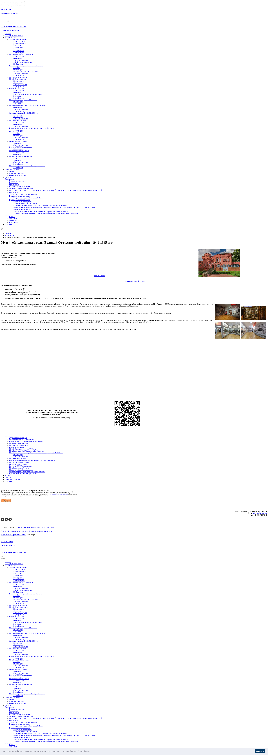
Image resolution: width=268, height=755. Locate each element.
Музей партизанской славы (19, 151)
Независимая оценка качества (19, 186)
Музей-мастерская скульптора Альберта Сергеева (27, 166)
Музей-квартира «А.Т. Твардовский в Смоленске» (27, 451)
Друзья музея (14, 220)
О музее (8, 215)
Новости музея (18, 56)
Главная (8, 34)
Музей (7, 475)
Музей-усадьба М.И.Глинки (19, 132)
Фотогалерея (18, 47)
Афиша (11, 171)
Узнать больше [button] (84, 751)
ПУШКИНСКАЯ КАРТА (14, 36)
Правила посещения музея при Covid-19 (23, 473)
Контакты (8, 224)
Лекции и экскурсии (20, 60)
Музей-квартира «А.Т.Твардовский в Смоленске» (27, 105)
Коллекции (35, 527)
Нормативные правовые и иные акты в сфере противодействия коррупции (40, 205)
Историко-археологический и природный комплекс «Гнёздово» (32, 460)
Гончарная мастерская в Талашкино (26, 71)
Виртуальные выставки (17, 175)
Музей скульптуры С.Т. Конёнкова (21, 440)
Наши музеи (13, 183)
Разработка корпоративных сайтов (13, 535)
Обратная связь (22, 531)
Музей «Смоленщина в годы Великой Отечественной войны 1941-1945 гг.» (36, 453)
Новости (16, 68)
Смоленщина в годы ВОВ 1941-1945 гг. (23, 113)
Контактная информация (22, 209)
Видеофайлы (18, 164)
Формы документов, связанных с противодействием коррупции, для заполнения (42, 211)
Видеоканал (13, 192)
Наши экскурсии (19, 53)
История (12, 217)
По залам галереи (19, 43)
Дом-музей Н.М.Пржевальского (20, 147)
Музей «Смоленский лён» (18, 79)
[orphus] (6, 502)
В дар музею (17, 45)
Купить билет (14, 185)
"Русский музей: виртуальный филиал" (23, 194)
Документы (13, 219)
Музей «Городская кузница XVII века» (23, 100)
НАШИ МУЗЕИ (11, 37)
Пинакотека (17, 49)
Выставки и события (12, 169)
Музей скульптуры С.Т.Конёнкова (21, 54)
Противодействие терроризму (20, 196)
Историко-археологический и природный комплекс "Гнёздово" (32, 128)
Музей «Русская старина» (18, 77)
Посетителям (9, 179)
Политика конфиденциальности (40, 531)
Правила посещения (16, 181)
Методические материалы (22, 202)
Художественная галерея (18, 39)
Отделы (19, 527)
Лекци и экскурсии (20, 85)
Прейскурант (18, 64)
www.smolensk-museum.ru (59, 494)
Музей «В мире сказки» (17, 120)
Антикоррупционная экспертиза (25, 203)
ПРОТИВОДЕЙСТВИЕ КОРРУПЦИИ (13, 27)
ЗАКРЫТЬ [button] (260, 751)
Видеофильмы (18, 51)
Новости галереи (19, 41)
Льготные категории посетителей (21, 188)
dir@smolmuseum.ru (260, 513)
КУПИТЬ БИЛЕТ (7, 9)
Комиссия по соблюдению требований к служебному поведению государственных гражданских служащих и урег (54, 207)
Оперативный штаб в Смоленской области (28, 198)
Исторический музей (16, 88)
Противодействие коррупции (19, 200)
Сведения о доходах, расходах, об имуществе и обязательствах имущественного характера (45, 213)
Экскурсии (17, 96)
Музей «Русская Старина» (18, 443)
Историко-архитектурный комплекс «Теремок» (26, 66)
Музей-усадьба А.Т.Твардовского (21, 156)
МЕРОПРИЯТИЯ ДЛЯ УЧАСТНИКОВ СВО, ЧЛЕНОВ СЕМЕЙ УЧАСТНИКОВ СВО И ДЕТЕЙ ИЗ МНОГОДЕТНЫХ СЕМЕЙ (55, 190)
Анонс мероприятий (16, 173)
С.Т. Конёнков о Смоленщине (24, 62)
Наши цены (13, 222)
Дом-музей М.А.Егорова (18, 141)
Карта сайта (12, 531)
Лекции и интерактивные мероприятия (27, 94)
